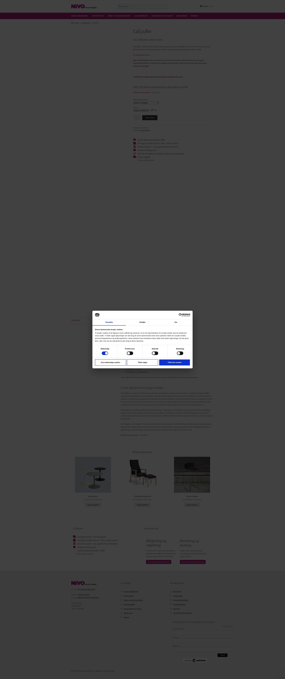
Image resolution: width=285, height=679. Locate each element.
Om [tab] (175, 322)
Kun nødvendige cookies (110, 362)
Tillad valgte (142, 362)
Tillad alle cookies (174, 362)
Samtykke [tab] (109, 322)
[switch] (130, 353)
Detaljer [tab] (142, 322)
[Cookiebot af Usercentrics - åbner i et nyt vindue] (180, 315)
